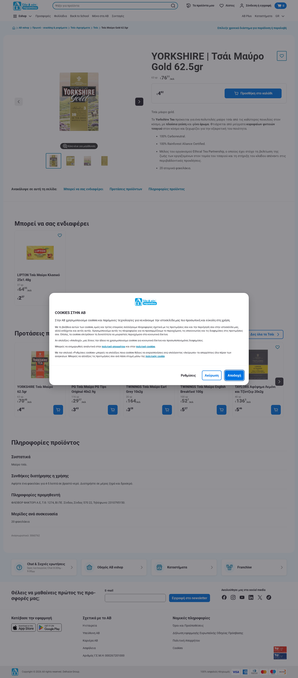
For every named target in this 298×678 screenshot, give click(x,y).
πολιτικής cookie (155, 356)
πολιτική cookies (145, 346)
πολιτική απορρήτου (113, 346)
